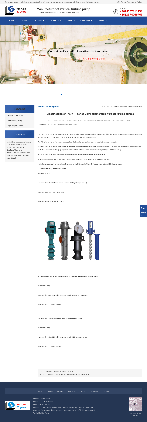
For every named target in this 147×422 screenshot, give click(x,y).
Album (69, 20)
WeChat (139, 2)
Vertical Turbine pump (128, 2)
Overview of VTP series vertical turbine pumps (59, 371)
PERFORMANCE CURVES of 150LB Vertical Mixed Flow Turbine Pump (67, 374)
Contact (101, 20)
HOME (11, 20)
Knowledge (85, 20)
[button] (52, 94)
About (24, 20)
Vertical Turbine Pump (41, 413)
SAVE (118, 2)
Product (38, 20)
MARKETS (54, 20)
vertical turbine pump (135, 106)
